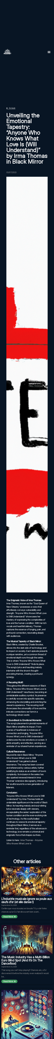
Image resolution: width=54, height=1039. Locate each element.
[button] (49, 52)
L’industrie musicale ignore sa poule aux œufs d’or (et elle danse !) (26, 900)
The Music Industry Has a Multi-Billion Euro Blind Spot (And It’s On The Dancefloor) (25, 960)
